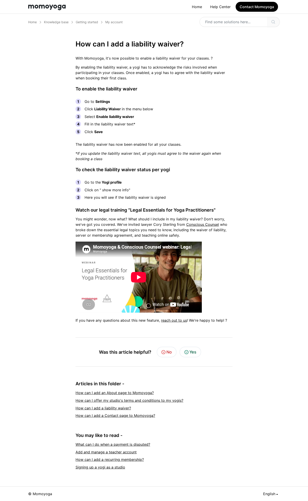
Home (197, 7)
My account (114, 22)
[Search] (273, 22)
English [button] (269, 494)
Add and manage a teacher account (106, 452)
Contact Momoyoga (257, 7)
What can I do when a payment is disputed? (113, 444)
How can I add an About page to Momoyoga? (115, 392)
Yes (192, 352)
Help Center (220, 7)
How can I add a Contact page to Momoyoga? (115, 415)
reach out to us (174, 320)
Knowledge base (56, 22)
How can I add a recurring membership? (110, 459)
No (169, 352)
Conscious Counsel (202, 224)
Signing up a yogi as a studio (100, 467)
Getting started (87, 22)
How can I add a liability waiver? (103, 408)
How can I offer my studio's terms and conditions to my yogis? (129, 400)
